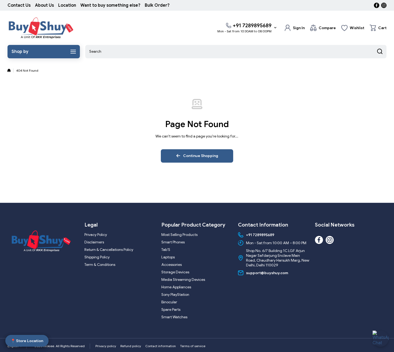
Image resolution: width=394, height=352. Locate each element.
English (13, 346)
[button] (378, 28)
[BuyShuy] (41, 28)
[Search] (379, 51)
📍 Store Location (27, 340)
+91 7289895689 (252, 25)
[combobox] (235, 51)
